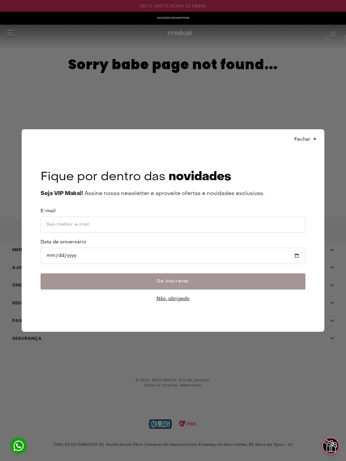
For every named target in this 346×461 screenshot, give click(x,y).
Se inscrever (173, 281)
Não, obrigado (173, 299)
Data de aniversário (63, 242)
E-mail (48, 211)
